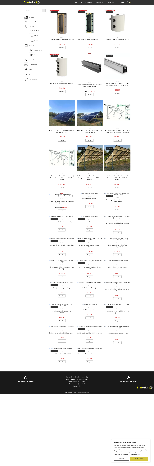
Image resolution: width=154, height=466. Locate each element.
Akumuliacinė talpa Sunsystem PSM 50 (117, 40)
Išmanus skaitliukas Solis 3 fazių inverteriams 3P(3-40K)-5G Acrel (117, 246)
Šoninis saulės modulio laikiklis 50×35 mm (61, 333)
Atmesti (121, 458)
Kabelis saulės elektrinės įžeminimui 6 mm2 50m (89, 268)
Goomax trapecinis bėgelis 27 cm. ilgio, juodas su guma (117, 224)
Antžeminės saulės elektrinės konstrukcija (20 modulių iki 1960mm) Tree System (117, 131)
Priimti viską (139, 458)
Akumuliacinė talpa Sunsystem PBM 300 (62, 40)
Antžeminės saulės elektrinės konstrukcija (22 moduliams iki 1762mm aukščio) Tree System (61, 178)
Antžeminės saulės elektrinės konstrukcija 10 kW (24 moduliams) (61, 202)
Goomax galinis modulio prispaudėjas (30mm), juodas (117, 201)
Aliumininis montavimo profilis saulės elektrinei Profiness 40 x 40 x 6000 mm (117, 84)
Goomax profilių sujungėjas (89, 222)
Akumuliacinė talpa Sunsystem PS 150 (89, 40)
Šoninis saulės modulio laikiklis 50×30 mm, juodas (117, 312)
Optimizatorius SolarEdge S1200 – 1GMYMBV (62, 312)
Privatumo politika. (134, 454)
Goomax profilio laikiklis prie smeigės (62, 222)
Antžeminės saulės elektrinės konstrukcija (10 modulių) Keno (61, 131)
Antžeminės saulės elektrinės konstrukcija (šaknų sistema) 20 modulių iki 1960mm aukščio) (89, 178)
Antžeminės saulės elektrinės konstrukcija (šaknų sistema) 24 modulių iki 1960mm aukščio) (117, 178)
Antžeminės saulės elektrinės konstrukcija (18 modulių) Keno (89, 131)
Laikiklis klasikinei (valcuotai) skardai (89, 288)
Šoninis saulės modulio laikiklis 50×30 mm (89, 333)
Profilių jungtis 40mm (89, 310)
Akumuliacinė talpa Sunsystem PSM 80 (61, 83)
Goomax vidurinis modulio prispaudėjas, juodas (62, 246)
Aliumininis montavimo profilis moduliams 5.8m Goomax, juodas (89, 85)
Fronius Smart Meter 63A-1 (90, 199)
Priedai (61, 37)
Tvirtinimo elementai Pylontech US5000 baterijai (117, 334)
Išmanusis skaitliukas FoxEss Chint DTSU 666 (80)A (62, 268)
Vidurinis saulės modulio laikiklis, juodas (90, 354)
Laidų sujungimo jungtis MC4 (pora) (61, 288)
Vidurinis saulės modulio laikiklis (62, 354)
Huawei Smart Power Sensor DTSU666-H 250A (90, 246)
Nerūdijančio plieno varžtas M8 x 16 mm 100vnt (117, 290)
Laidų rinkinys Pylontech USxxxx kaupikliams (117, 268)
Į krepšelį (89, 94)
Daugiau (61, 47)
